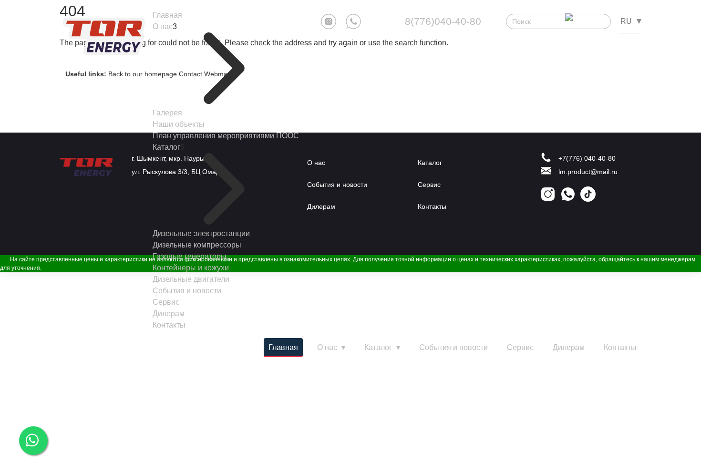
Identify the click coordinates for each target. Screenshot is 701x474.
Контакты (169, 325)
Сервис (166, 302)
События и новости (187, 291)
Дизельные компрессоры (197, 245)
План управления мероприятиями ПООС (226, 136)
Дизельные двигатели (191, 279)
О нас (163, 26)
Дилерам (169, 313)
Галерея (167, 113)
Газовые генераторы (190, 256)
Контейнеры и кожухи (191, 268)
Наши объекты (179, 124)
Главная (167, 15)
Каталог (166, 147)
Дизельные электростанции (201, 233)
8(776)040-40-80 (443, 21)
